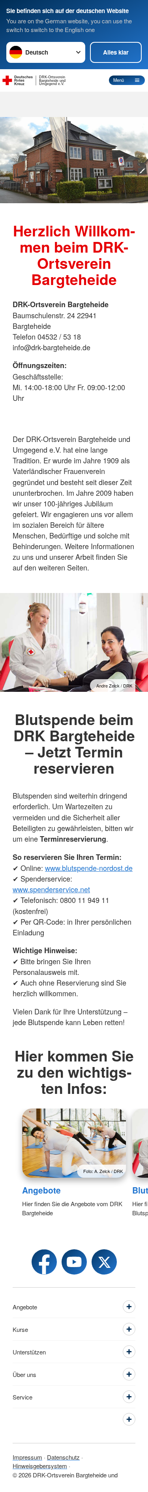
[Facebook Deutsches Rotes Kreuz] (44, 1262)
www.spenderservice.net (51, 889)
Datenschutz (63, 1457)
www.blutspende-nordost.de (89, 868)
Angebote (41, 1190)
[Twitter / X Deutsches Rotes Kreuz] (104, 1262)
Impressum (27, 1457)
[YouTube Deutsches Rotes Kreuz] (74, 1262)
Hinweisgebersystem (40, 1466)
